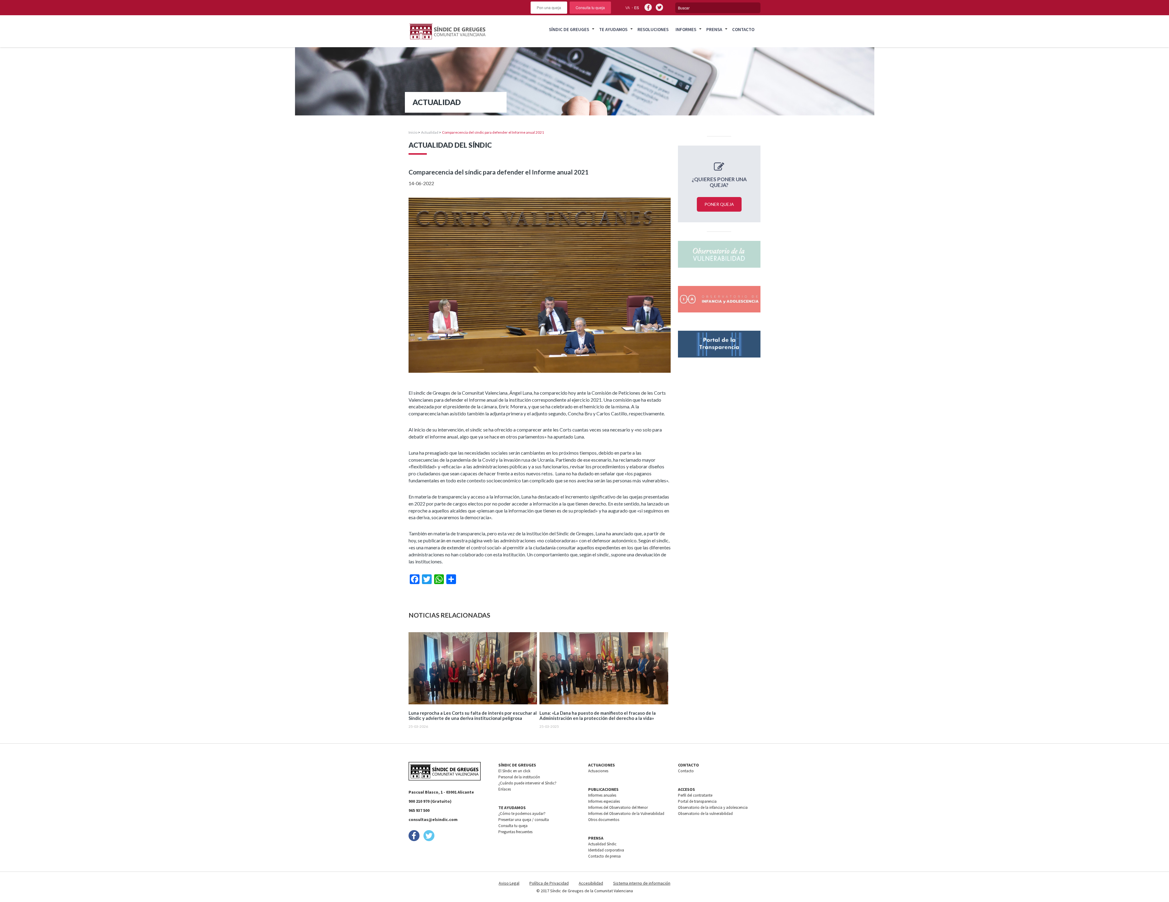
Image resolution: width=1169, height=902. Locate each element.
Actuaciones (598, 770)
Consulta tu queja (590, 7)
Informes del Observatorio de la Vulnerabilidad (626, 813)
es (636, 7)
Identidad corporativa (606, 850)
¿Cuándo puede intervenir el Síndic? (527, 783)
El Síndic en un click (514, 770)
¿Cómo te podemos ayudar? (522, 813)
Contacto (743, 29)
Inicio (413, 132)
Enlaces (504, 789)
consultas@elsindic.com (433, 819)
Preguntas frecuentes (515, 831)
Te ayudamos (613, 29)
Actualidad (429, 132)
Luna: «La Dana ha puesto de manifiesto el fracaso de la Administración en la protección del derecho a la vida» (597, 715)
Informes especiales (604, 801)
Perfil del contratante (695, 795)
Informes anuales (602, 795)
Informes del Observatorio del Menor (618, 807)
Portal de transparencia (697, 801)
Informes (686, 29)
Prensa (714, 29)
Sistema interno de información (641, 883)
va (627, 7)
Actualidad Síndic (602, 844)
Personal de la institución (519, 777)
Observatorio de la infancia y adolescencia (713, 807)
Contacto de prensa (604, 856)
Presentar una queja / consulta (523, 819)
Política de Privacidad (549, 883)
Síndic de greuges (569, 29)
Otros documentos (603, 819)
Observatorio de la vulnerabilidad (705, 813)
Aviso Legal (509, 883)
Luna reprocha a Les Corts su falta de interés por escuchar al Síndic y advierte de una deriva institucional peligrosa (473, 715)
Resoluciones (653, 29)
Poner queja (719, 204)
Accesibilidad (591, 883)
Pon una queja (549, 7)
